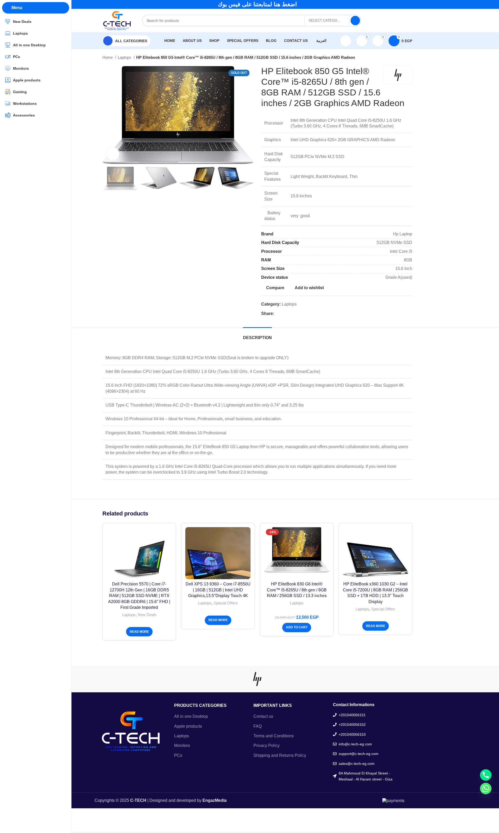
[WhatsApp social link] (395, 20)
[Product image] (139, 553)
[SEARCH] (355, 20)
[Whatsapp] (485, 788)
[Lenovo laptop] (213, 679)
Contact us (263, 716)
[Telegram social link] (408, 20)
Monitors (182, 745)
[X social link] (381, 20)
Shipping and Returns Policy (279, 755)
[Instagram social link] (388, 20)
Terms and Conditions (273, 736)
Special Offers (226, 603)
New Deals (147, 614)
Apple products (188, 726)
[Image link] (130, 731)
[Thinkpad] (169, 679)
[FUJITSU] (301, 679)
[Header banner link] (249, 4)
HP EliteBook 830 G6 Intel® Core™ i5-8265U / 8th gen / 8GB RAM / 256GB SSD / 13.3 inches (297, 590)
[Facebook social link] (375, 20)
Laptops (125, 57)
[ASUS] (390, 679)
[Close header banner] (492, 4)
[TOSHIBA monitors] (124, 679)
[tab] (257, 335)
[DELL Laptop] (346, 679)
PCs (178, 755)
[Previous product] (399, 57)
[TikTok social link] (402, 20)
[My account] (346, 41)
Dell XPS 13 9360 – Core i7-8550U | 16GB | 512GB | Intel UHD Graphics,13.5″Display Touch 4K (218, 590)
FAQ (257, 726)
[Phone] (485, 775)
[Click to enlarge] (112, 153)
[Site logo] (117, 20)
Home (108, 57)
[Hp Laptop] (257, 679)
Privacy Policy (266, 745)
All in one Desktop (191, 716)
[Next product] (409, 57)
